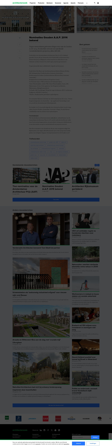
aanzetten (66, 444)
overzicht (38, 444)
